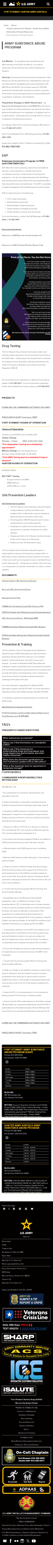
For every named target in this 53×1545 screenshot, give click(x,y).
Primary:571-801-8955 (12, 1131)
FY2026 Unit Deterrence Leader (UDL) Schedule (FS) (22, 606)
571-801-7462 (8, 147)
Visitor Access (26, 1418)
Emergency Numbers (26, 1415)
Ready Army (6, 1256)
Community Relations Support (26, 1445)
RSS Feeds (6, 1272)
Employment (6, 1241)
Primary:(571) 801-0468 (13, 1055)
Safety (26, 1429)
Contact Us (6, 1279)
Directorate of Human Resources (19, 32)
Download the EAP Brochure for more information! (21, 235)
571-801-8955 (14, 220)
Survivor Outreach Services (13, 1525)
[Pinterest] (20, 1209)
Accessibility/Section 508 (12, 1252)
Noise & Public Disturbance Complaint (26, 1441)
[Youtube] (34, 1541)
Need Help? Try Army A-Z (11, 1260)
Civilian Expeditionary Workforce (30, 1529)
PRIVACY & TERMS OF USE (27, 1408)
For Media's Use (26, 1437)
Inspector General (26, 1426)
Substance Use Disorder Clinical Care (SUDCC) (21, 106)
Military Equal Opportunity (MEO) (16, 1276)
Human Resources (9, 1529)
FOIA (4, 1245)
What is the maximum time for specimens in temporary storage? (24, 767)
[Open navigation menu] (5, 4)
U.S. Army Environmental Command (15, 1532)
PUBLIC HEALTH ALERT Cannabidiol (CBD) (19, 1033)
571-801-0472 (16, 383)
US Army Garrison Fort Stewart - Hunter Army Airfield (27, 28)
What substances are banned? (18, 738)
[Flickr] (16, 1541)
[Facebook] (4, 1209)
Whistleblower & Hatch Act (13, 1264)
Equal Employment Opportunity (14, 1268)
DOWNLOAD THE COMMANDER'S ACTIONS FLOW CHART (26, 407)
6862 (9, 137)
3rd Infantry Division (26, 1433)
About (13, 25)
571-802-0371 (11, 128)
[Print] (26, 1209)
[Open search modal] (48, 4)
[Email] (32, 1209)
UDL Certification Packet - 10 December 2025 (20, 618)
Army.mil (26, 1237)
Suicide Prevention (26, 1422)
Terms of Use (7, 1248)
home (6, 25)
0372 (19, 128)
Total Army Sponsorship (34, 1525)
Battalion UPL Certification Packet (16, 589)
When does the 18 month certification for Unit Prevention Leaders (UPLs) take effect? (24, 760)
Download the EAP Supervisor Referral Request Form (22, 245)
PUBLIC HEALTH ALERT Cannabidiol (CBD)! (19, 417)
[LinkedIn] (14, 1209)
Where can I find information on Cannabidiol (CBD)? (24, 743)
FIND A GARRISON (26, 1522)
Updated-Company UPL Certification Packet (19, 581)
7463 (17, 147)
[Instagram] (22, 1541)
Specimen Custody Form (11, 598)
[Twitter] (28, 1541)
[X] (9, 1209)
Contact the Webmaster (26, 1411)
